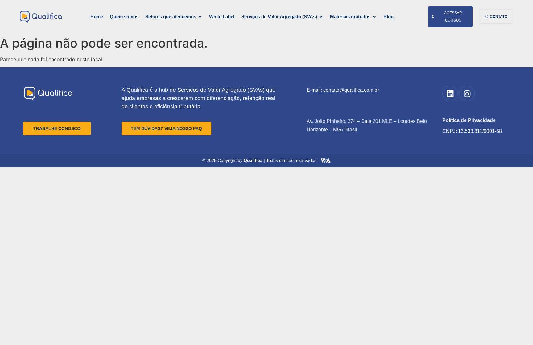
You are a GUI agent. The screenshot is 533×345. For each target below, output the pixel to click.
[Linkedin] (450, 93)
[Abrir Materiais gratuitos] (374, 16)
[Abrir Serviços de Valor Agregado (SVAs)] (321, 16)
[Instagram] (467, 93)
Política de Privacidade (469, 120)
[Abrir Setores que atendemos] (200, 16)
